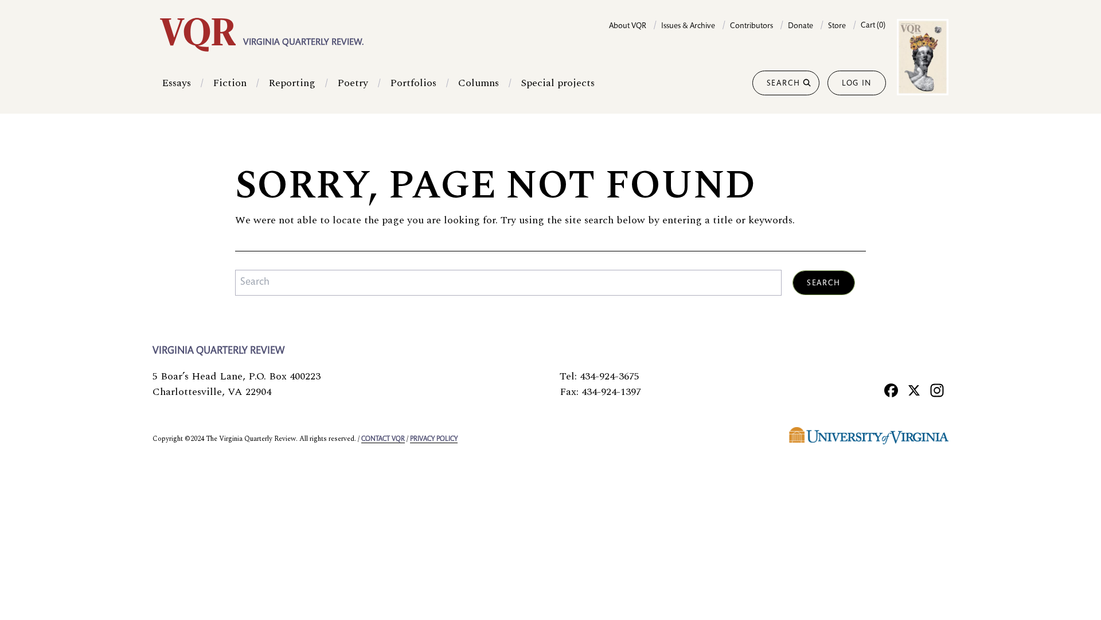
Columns (478, 83)
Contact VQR (383, 439)
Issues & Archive (688, 26)
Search (784, 84)
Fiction (230, 83)
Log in (857, 84)
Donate (800, 26)
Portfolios (413, 83)
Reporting (291, 83)
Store (837, 26)
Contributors (751, 26)
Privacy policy (434, 439)
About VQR (627, 26)
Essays (176, 83)
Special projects (558, 83)
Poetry (352, 83)
